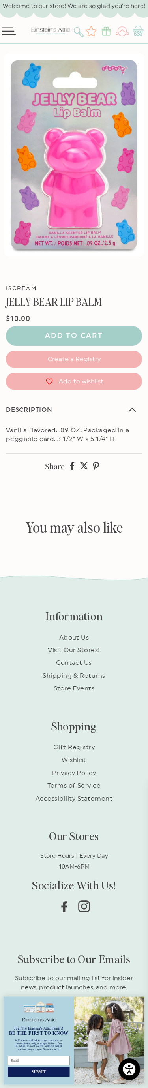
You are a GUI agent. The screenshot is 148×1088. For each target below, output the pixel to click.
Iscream (21, 288)
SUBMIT (39, 1071)
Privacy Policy (74, 773)
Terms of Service (74, 785)
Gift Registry (74, 747)
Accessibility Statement (74, 798)
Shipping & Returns (74, 676)
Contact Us (74, 663)
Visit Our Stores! (74, 650)
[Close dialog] (140, 1001)
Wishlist (74, 760)
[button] (80, 31)
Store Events (74, 688)
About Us (74, 637)
